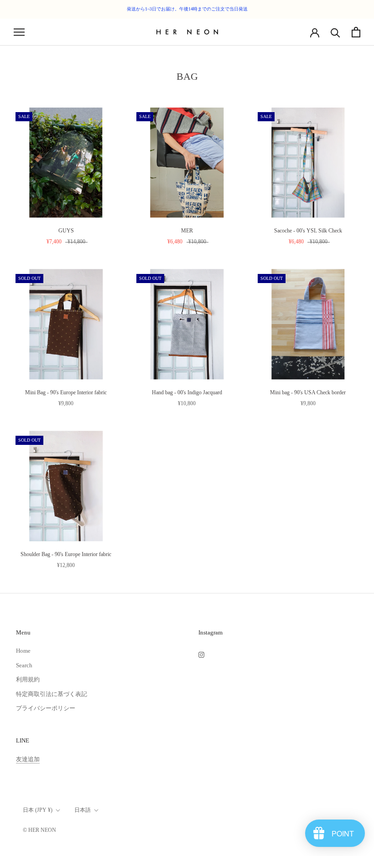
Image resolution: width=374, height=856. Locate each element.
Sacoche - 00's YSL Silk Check (308, 230)
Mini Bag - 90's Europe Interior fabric (66, 392)
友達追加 (28, 759)
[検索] (335, 32)
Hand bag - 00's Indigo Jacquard (187, 392)
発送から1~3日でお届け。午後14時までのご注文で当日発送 (187, 8)
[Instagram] (201, 654)
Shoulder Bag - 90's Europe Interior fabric (66, 554)
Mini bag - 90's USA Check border (308, 392)
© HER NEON (39, 830)
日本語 (82, 810)
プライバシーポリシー (45, 708)
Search (24, 665)
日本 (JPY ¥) (37, 810)
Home (23, 650)
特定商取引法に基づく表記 (51, 694)
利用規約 (28, 679)
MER (187, 230)
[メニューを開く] (19, 32)
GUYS (66, 230)
